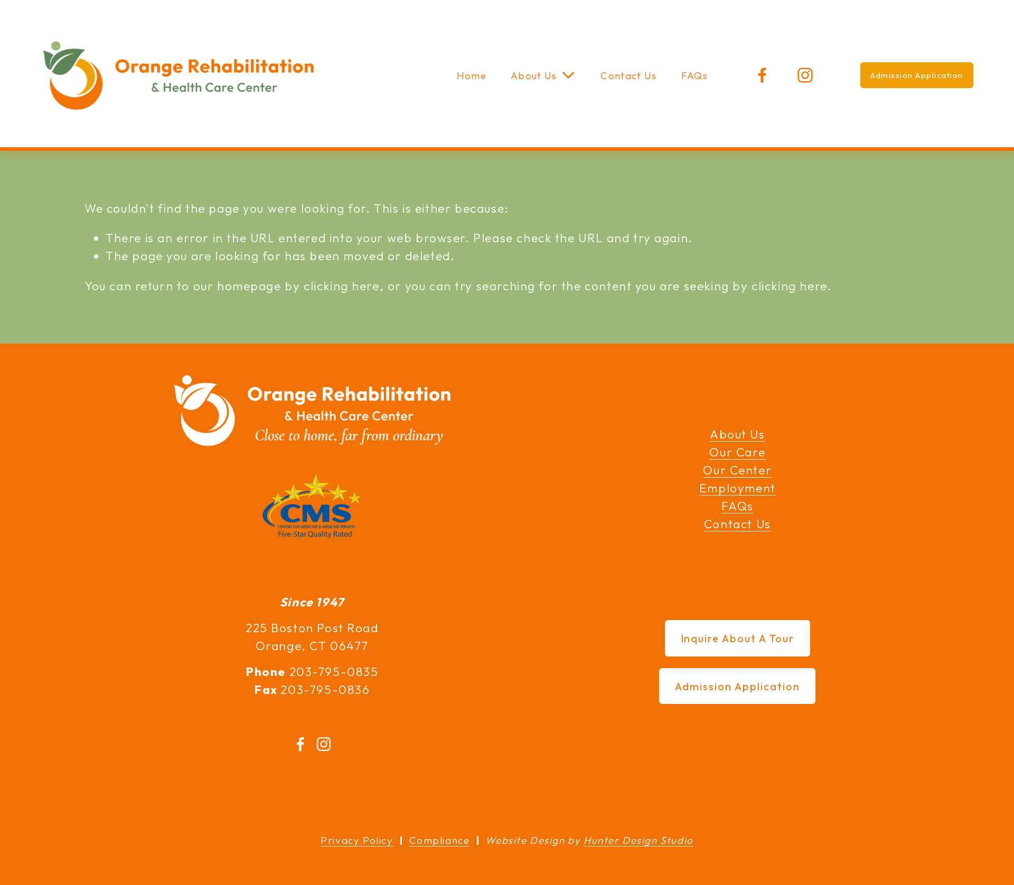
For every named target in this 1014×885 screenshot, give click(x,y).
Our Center (737, 470)
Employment (737, 488)
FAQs (694, 75)
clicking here (342, 285)
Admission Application (916, 75)
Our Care (737, 452)
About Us (737, 434)
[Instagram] (805, 75)
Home (471, 75)
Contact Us (628, 75)
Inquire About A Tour (738, 638)
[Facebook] (762, 75)
